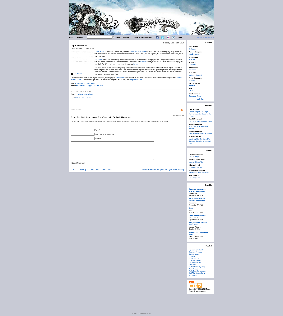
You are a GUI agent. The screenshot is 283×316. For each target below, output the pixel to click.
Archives (80, 37)
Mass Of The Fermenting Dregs (198, 233)
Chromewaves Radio (85, 94)
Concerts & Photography (142, 37)
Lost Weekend (194, 54)
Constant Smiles (200, 215)
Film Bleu (192, 85)
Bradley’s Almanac (195, 252)
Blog (71, 37)
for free (136, 64)
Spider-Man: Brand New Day (199, 172)
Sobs (191, 208)
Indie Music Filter (195, 260)
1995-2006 (192, 64)
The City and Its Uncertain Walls (200, 121)
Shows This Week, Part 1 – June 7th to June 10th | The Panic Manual (99, 117)
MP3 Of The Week (122, 37)
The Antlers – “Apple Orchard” (86, 83)
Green (191, 91)
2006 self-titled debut (138, 52)
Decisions (192, 70)
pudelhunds (200, 191)
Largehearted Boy (195, 262)
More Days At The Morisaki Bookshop (198, 127)
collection (200, 99)
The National (120, 78)
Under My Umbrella (196, 75)
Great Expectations (196, 167)
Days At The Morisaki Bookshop (200, 134)
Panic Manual (193, 269)
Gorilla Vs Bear (194, 258)
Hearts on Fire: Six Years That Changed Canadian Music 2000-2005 (200, 141)
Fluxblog (192, 256)
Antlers (77, 98)
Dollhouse (192, 49)
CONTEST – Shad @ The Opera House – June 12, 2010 (91, 170)
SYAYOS (192, 191)
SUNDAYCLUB (194, 59)
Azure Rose (193, 225)
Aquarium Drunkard (196, 250)
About (179, 37)
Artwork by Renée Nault (205, 37)
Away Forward (194, 222)
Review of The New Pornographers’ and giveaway (163, 170)
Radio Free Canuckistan (197, 271)
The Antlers (78, 74)
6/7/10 (178, 115)
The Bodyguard (194, 178)
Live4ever (192, 264)
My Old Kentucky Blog (197, 266)
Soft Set (204, 222)
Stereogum (192, 275)
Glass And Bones (195, 96)
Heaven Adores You (196, 162)
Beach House (99, 52)
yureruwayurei (199, 189)
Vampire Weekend (135, 80)
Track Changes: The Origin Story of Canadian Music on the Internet (200, 113)
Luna (191, 215)
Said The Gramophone (197, 273)
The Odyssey (194, 157)
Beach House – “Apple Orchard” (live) (89, 85)
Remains (192, 80)
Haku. (191, 189)
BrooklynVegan (194, 254)
